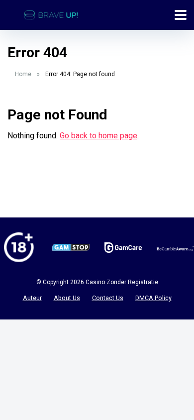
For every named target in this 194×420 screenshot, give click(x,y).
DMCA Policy (153, 298)
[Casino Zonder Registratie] (51, 13)
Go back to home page (98, 135)
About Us (67, 298)
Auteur (32, 298)
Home (23, 74)
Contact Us (107, 298)
